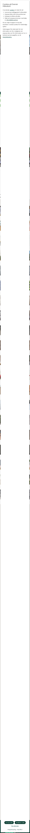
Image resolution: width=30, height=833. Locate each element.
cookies (12, 10)
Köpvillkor (19, 829)
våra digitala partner (12, 20)
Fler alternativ (15, 826)
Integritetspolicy (7, 37)
